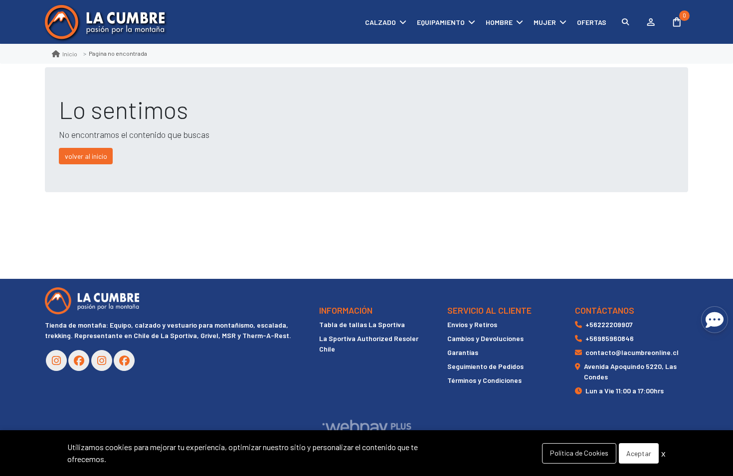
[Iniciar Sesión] (650, 21)
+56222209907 (609, 324)
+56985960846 (609, 338)
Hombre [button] (499, 22)
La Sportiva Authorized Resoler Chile (368, 343)
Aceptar (638, 453)
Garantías (462, 352)
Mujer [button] (545, 22)
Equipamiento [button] (441, 22)
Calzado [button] (380, 22)
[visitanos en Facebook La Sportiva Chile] (124, 360)
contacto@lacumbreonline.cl (632, 352)
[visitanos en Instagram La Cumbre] (56, 360)
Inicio (69, 53)
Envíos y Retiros (472, 324)
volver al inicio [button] (86, 156)
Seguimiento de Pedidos (485, 366)
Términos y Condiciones (484, 380)
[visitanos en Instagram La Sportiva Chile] (101, 360)
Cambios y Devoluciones (485, 338)
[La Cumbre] (105, 22)
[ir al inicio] (92, 301)
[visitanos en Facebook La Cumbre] (78, 360)
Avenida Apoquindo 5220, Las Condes (630, 371)
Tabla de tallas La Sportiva (362, 324)
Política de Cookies (579, 453)
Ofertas (591, 22)
